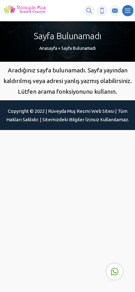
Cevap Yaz (75, 246)
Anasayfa (48, 48)
